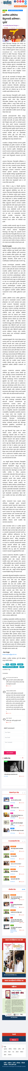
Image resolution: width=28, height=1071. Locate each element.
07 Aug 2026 (22, 899)
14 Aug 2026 (22, 866)
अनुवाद (6, 761)
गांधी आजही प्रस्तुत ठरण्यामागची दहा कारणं (10, 774)
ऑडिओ (17, 1052)
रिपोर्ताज (12, 828)
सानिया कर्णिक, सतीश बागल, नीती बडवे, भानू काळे (13, 931)
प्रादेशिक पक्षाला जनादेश (15, 808)
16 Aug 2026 (22, 858)
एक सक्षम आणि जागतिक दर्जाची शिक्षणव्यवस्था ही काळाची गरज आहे (17, 920)
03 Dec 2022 (22, 833)
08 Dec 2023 (22, 818)
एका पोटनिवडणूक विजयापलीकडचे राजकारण (16, 905)
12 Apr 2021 (13, 28)
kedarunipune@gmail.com (10, 654)
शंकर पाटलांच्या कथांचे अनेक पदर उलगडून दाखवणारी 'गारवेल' (16, 897)
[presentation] (22, 793)
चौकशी (23, 1063)
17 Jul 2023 (22, 825)
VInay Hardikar (13, 866)
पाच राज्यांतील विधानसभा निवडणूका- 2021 (15, 10)
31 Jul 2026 (22, 922)
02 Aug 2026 (22, 915)
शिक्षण (9, 1052)
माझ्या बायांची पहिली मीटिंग (15, 879)
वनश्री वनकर (13, 858)
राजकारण (4, 10)
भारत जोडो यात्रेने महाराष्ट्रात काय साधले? (17, 830)
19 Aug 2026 (22, 851)
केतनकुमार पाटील (13, 907)
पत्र (11, 917)
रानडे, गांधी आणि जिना (14, 1017)
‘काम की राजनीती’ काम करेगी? (16, 800)
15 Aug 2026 (22, 874)
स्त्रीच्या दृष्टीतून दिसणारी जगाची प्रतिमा (17, 848)
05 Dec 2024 (22, 810)
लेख (3, 12)
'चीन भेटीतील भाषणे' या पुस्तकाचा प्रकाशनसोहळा (16, 928)
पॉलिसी (5, 1065)
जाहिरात (10, 1063)
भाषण (12, 925)
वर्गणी (5, 1063)
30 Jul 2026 (22, 930)
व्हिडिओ (21, 1052)
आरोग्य (5, 1052)
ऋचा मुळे (12, 851)
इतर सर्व (23, 889)
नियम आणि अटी (12, 1065)
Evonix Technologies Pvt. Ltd (12, 1066)
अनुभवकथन (13, 854)
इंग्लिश (19, 1049)
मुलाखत (5, 1049)
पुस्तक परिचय (13, 846)
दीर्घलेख (10, 1049)
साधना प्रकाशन (24, 6)
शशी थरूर (12, 922)
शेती (23, 1049)
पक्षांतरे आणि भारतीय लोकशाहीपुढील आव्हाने (17, 823)
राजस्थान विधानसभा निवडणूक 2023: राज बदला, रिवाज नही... (17, 816)
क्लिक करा (14, 1040)
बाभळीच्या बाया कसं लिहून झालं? (16, 912)
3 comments (20, 28)
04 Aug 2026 (22, 907)
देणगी (14, 1063)
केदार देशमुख (6, 28)
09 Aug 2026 (22, 881)
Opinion (12, 861)
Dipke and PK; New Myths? (16, 864)
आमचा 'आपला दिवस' (14, 871)
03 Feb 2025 (22, 802)
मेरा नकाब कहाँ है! (14, 856)
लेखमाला (9, 1055)
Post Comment (10, 753)
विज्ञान (5, 1055)
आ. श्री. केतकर (13, 899)
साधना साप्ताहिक (17, 6)
